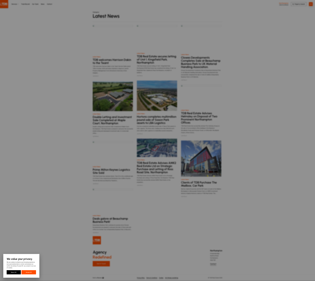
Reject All (13, 272)
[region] (21, 266)
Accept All (29, 272)
